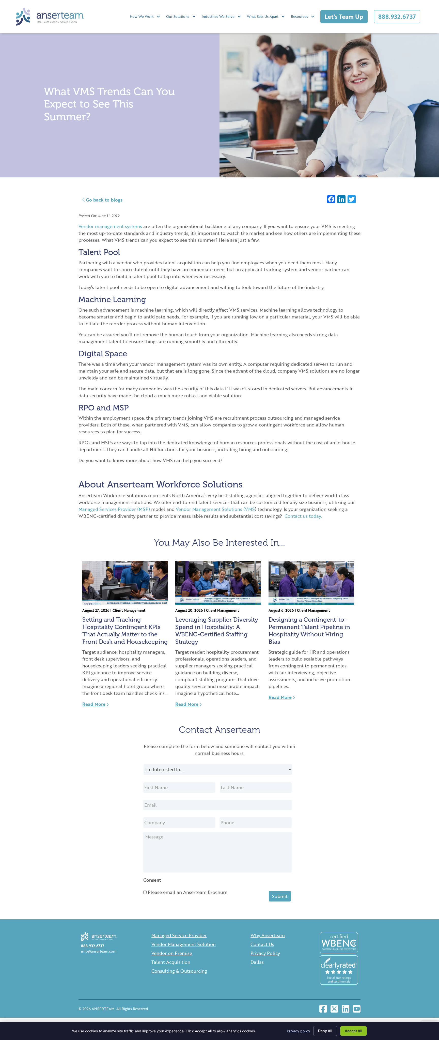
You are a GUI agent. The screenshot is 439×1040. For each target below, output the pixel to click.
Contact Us (262, 944)
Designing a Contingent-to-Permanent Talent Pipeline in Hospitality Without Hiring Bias (309, 630)
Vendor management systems (110, 226)
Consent (152, 880)
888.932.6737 (397, 16)
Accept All (353, 1031)
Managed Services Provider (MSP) (114, 509)
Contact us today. (303, 516)
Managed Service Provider (179, 935)
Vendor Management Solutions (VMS (215, 509)
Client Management (129, 610)
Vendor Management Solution (183, 944)
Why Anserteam (267, 935)
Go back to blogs (103, 199)
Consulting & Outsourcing (179, 971)
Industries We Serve (218, 16)
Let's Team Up (344, 16)
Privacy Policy (265, 953)
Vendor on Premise (171, 953)
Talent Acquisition (170, 962)
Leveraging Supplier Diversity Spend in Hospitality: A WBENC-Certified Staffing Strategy (216, 630)
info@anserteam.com (98, 951)
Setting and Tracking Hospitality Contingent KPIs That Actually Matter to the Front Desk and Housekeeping (125, 630)
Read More (93, 704)
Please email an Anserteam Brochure (187, 892)
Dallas (257, 962)
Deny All (325, 1031)
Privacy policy (298, 1031)
